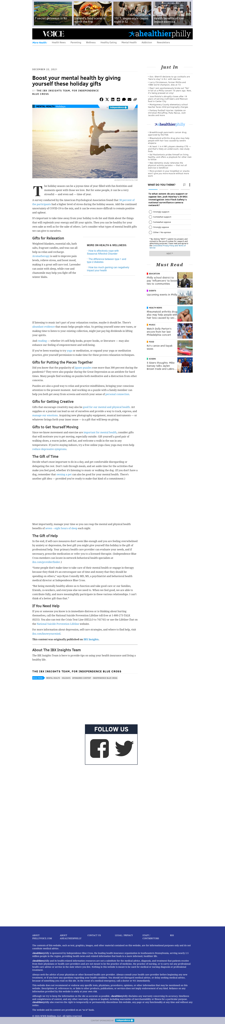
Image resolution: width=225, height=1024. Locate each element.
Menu (37, 33)
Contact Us (94, 935)
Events (152, 290)
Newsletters (163, 42)
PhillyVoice (53, 34)
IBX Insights (91, 639)
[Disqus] (85, 805)
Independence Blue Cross (105, 678)
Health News (59, 42)
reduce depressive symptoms (49, 449)
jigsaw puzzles (83, 367)
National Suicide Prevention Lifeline (58, 623)
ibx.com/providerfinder (46, 562)
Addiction (147, 42)
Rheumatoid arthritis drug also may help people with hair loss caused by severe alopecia (168, 140)
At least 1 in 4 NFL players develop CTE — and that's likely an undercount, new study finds (169, 149)
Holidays (61, 106)
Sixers (152, 358)
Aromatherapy (41, 256)
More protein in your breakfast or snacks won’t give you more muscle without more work (168, 173)
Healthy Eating (109, 42)
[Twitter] (107, 100)
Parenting (76, 42)
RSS (172, 935)
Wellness (91, 42)
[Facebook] (101, 100)
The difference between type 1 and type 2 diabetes (106, 260)
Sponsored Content (81, 678)
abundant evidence (43, 326)
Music (152, 324)
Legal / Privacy (124, 935)
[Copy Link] (135, 100)
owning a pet (64, 474)
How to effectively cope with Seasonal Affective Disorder (103, 252)
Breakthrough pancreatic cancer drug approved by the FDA (167, 133)
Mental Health (129, 42)
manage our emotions (45, 415)
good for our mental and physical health (106, 407)
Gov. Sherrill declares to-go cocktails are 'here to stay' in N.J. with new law (169, 77)
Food (151, 341)
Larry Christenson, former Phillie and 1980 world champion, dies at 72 (167, 83)
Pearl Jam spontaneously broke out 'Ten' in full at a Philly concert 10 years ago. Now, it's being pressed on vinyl (169, 90)
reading (42, 340)
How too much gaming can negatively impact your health (108, 268)
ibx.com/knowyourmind (46, 633)
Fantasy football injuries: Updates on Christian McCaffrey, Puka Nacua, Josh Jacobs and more (167, 113)
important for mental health (100, 432)
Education (154, 273)
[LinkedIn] (112, 100)
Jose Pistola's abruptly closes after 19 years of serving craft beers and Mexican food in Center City (168, 99)
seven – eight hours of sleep (61, 528)
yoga (69, 350)
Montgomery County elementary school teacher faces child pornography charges (168, 105)
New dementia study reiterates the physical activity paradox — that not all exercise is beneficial (167, 165)
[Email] (129, 100)
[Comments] (124, 100)
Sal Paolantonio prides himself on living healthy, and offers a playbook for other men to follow (169, 157)
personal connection (117, 394)
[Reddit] (118, 100)
